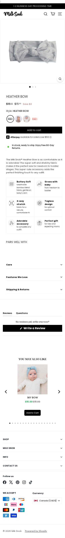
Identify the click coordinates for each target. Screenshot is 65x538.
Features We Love (17, 277)
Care (9, 264)
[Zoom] (60, 79)
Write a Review (40, 329)
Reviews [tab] (7, 314)
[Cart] (53, 14)
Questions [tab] (22, 314)
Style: (17, 111)
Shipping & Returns (17, 289)
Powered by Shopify (36, 531)
